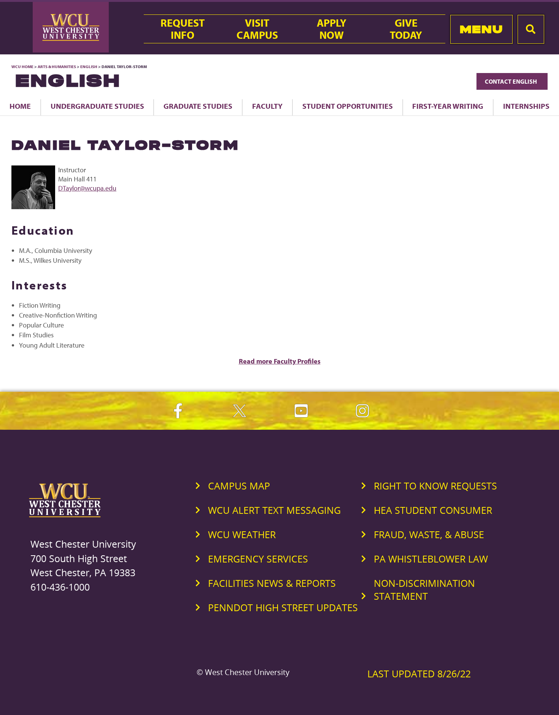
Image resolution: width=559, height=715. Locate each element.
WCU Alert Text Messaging (274, 510)
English (88, 66)
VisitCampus (257, 29)
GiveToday (406, 29)
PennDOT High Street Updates (283, 607)
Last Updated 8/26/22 (419, 673)
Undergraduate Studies (97, 106)
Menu (481, 29)
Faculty (267, 106)
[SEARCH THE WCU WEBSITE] (531, 29)
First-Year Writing (447, 106)
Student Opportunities (347, 106)
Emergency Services (258, 558)
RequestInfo (182, 29)
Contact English (512, 81)
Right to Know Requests (435, 485)
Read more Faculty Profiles (280, 361)
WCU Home (22, 66)
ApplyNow (331, 29)
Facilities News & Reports (272, 583)
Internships (526, 106)
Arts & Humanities (57, 66)
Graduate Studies (198, 106)
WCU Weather (242, 534)
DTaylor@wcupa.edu (87, 188)
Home (20, 106)
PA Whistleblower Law (431, 558)
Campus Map (239, 485)
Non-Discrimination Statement (424, 589)
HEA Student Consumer (433, 510)
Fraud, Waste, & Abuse (429, 534)
